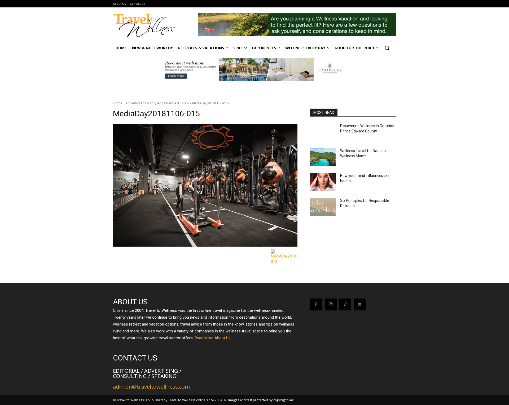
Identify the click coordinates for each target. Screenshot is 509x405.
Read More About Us (213, 338)
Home (117, 103)
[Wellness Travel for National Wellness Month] (323, 157)
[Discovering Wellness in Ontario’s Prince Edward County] (323, 132)
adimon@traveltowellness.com (151, 386)
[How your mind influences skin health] (323, 182)
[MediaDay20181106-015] (205, 185)
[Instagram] (331, 304)
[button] (387, 48)
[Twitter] (360, 304)
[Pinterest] (345, 304)
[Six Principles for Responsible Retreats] (323, 207)
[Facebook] (316, 304)
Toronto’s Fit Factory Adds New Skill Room (157, 103)
